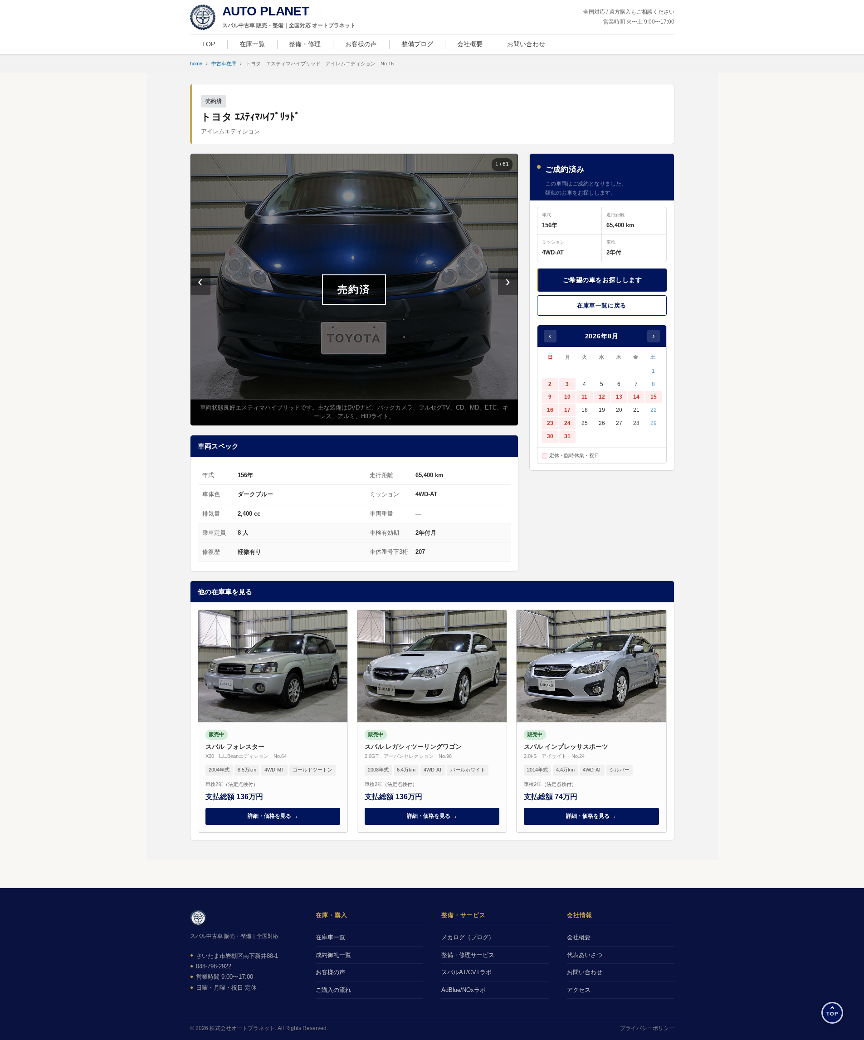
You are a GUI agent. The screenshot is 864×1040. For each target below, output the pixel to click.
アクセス (579, 989)
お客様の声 (361, 44)
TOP (208, 44)
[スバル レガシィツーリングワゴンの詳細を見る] (432, 721)
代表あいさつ (584, 955)
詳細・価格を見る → (273, 816)
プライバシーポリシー (647, 1028)
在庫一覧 (252, 44)
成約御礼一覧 (333, 955)
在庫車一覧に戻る (601, 305)
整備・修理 (305, 44)
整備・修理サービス (467, 955)
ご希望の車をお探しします (602, 279)
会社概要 (470, 44)
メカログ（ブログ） (467, 937)
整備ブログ (417, 44)
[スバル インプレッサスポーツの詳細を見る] (591, 721)
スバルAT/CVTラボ (466, 972)
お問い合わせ (526, 44)
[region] (354, 289)
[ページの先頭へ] (832, 1013)
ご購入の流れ (333, 989)
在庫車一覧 (330, 937)
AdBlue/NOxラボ (463, 989)
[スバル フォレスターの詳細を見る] (272, 721)
